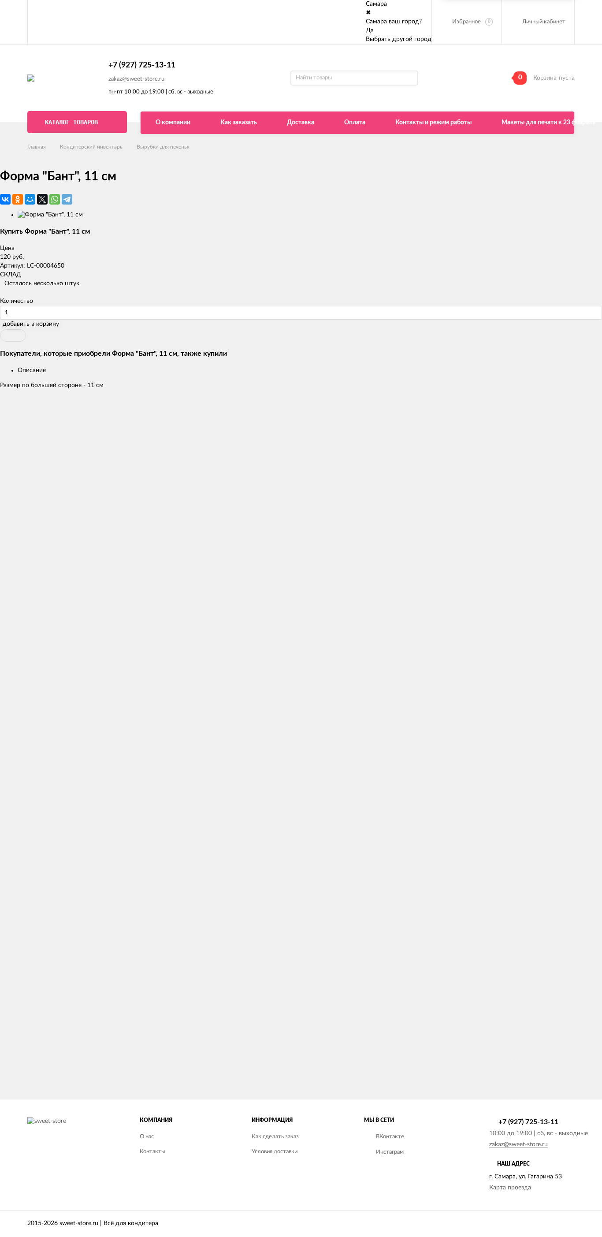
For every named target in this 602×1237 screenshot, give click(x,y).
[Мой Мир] (30, 199)
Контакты (152, 1152)
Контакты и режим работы (433, 122)
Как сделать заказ (275, 1137)
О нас (147, 1137)
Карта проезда (510, 1188)
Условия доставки (274, 1152)
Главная (36, 146)
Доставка (300, 122)
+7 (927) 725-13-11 (141, 65)
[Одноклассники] (17, 199)
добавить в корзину (31, 324)
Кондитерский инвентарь (91, 146)
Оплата (354, 122)
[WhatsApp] (54, 199)
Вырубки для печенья (163, 146)
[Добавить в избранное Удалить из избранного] (13, 335)
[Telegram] (67, 199)
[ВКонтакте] (5, 199)
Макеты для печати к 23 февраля (548, 122)
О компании (173, 122)
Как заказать (238, 122)
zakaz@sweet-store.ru (136, 79)
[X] (42, 199)
